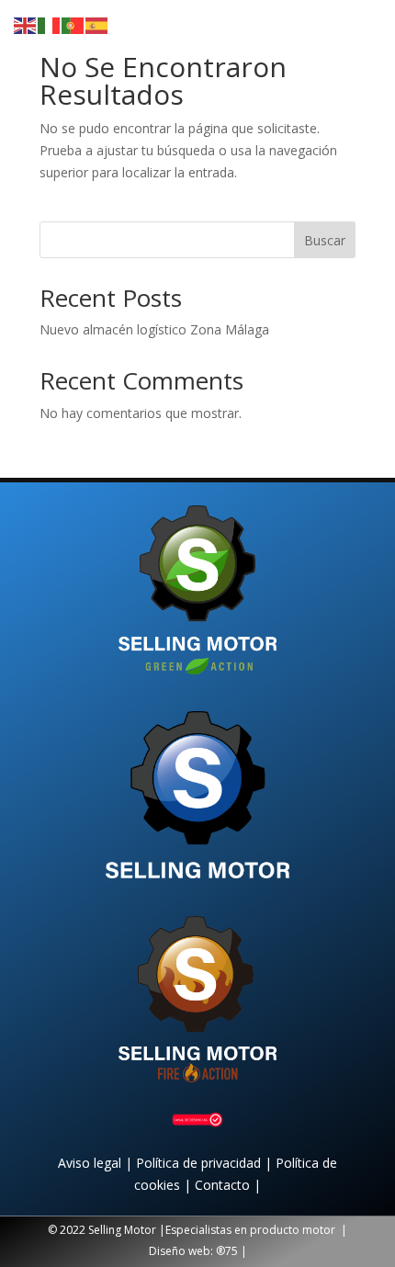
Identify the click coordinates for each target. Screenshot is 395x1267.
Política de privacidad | (206, 1162)
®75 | (231, 1251)
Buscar (324, 240)
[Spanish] (97, 24)
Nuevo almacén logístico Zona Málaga (154, 329)
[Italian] (50, 24)
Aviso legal (91, 1162)
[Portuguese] (73, 24)
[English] (26, 24)
